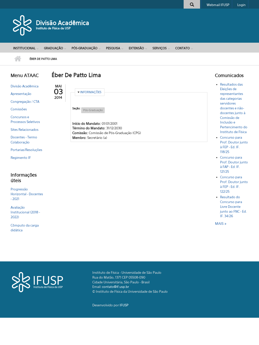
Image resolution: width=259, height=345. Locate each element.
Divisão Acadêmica (62, 22)
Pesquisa (113, 48)
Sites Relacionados (24, 130)
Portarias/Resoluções (26, 150)
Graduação (53, 48)
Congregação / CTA (25, 102)
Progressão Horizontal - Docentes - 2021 (27, 194)
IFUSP (124, 305)
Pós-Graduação (84, 48)
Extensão (136, 48)
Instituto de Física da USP (53, 28)
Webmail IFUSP (218, 5)
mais (220, 223)
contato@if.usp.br (115, 287)
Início (18, 59)
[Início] (23, 25)
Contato (182, 48)
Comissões (19, 109)
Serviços (160, 48)
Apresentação (21, 94)
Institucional (24, 48)
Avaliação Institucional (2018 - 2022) (25, 212)
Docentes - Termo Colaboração (24, 139)
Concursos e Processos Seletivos (25, 119)
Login (241, 5)
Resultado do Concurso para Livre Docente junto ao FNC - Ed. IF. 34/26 (233, 206)
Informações (90, 92)
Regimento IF (21, 158)
